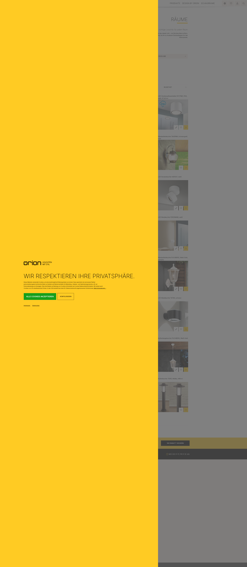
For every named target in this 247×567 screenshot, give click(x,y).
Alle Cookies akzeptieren (40, 296)
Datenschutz (35, 305)
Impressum (27, 305)
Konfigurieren (65, 296)
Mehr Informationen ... (100, 288)
